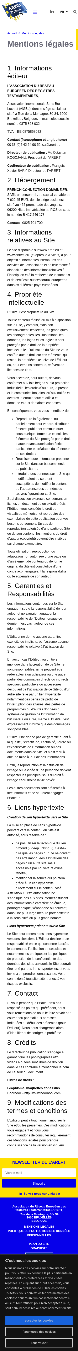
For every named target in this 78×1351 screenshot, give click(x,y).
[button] (35, 11)
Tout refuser (39, 1343)
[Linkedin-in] (52, 12)
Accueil (12, 33)
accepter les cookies (39, 1320)
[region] (39, 1302)
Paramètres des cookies (39, 1331)
